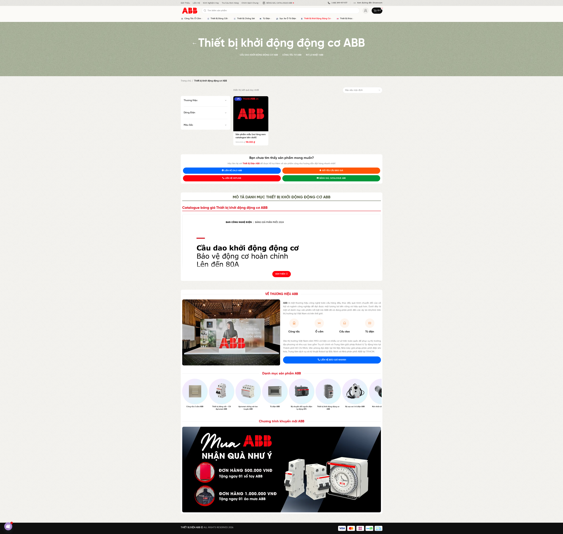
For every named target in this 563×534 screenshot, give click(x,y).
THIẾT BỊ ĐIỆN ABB (190, 527)
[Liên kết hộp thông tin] (337, 3)
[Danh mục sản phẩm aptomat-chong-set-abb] (248, 395)
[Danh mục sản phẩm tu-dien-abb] (274, 394)
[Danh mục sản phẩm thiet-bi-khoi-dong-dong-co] (328, 395)
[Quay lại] (194, 44)
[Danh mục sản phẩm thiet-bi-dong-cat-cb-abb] (221, 395)
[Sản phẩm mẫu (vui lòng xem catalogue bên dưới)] (250, 113)
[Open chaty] (8, 526)
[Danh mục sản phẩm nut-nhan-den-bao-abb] (381, 394)
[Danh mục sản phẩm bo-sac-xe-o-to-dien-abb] (354, 394)
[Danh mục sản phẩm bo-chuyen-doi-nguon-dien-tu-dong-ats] (301, 395)
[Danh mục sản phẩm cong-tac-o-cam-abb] (194, 394)
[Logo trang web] (190, 10)
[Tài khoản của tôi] (365, 11)
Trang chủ (186, 81)
